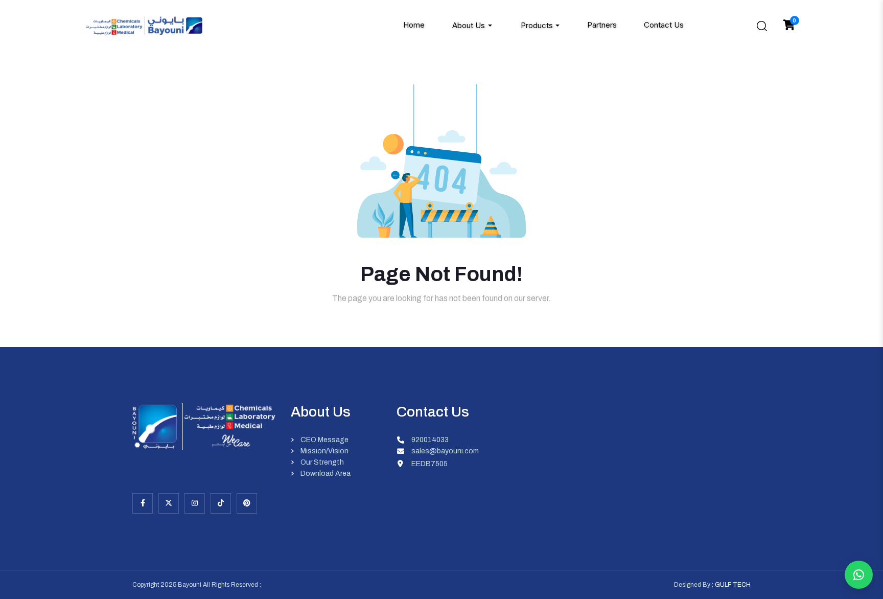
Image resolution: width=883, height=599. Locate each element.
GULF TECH (733, 584)
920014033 (430, 440)
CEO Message (324, 440)
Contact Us (664, 25)
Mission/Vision (324, 451)
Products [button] (537, 25)
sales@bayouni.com (445, 451)
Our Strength (322, 462)
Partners (602, 25)
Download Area (325, 473)
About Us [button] (468, 25)
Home (414, 25)
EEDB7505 (429, 464)
